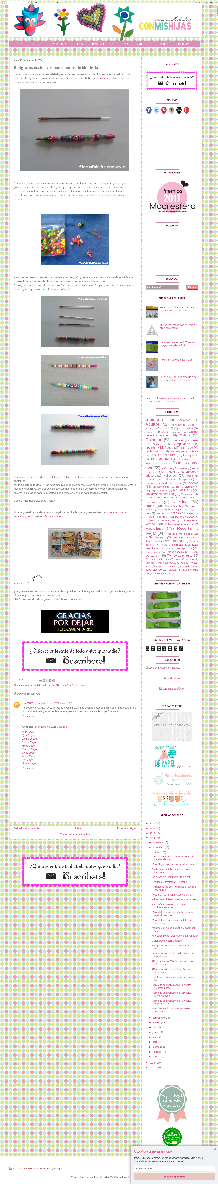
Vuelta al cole (79, 685)
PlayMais (150, 520)
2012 (153, 1067)
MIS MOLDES (182, 490)
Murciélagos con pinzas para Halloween (174, 864)
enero (156, 1056)
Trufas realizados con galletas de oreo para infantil (178, 326)
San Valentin (58, 44)
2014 (153, 838)
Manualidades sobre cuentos (163, 497)
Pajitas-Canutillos (174, 506)
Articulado (176, 424)
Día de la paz (177, 451)
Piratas (190, 513)
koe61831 (27, 703)
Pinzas (174, 513)
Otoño (150, 506)
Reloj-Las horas (174, 534)
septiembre (159, 1017)
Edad (125, 44)
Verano (190, 559)
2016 (153, 828)
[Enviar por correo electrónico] (40, 680)
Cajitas (149, 432)
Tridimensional (153, 552)
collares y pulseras (109, 78)
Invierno (193, 483)
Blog (20, 44)
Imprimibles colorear (170, 483)
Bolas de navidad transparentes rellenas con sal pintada (177, 309)
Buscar (192, 287)
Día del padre (166, 455)
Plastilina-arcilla (156, 517)
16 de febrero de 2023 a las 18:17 (53, 703)
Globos (176, 472)
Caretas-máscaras (172, 432)
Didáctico (151, 447)
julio (155, 1027)
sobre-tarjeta (159, 573)
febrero (157, 1051)
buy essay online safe (52, 711)
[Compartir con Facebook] (50, 680)
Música (190, 497)
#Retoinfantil (154, 420)
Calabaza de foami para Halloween (171, 877)
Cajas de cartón (183, 428)
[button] (174, 1151)
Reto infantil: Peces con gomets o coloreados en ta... (170, 906)
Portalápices (169, 520)
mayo (156, 1037)
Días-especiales (102, 44)
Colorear (153, 440)
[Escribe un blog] (43, 680)
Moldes (37, 44)
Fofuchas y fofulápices (174, 468)
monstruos (188, 566)
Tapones (190, 537)
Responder (28, 716)
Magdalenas (187, 494)
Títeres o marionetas (157, 559)
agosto (157, 1022)
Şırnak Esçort (29, 763)
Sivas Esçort (29, 752)
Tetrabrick (165, 548)
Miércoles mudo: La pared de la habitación (175, 935)
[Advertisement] (171, 141)
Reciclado (155, 528)
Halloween (171, 475)
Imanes (149, 483)
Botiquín (149, 428)
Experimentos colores (157, 463)
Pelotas (160, 513)
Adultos (153, 424)
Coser (194, 440)
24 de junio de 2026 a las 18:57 (51, 726)
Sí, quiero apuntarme (174, 1176)
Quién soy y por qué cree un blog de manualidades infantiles (178, 378)
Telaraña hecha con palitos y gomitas (172, 894)
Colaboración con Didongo (167, 940)
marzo (156, 1047)
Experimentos (186, 459)
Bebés (191, 425)
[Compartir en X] (47, 680)
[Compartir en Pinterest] (53, 680)
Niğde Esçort (29, 745)
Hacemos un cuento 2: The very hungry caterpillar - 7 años (177, 344)
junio (156, 1032)
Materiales (144, 44)
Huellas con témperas (177, 479)
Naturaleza (153, 502)
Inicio (78, 828)
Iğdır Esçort (28, 735)
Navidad (180, 502)
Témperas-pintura (179, 555)
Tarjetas (176, 541)
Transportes (183, 548)
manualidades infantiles (51, 591)
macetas (172, 566)
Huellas (153, 479)
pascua (172, 569)
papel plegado (154, 569)
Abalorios (30, 685)
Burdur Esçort (29, 742)
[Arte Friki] (183, 766)
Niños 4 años (63, 685)
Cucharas (158, 444)
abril (155, 1042)
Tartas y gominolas (172, 544)
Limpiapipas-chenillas (157, 490)
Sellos (177, 537)
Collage (185, 435)
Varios (164, 44)
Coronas (178, 440)
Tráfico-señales (175, 552)
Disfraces (166, 447)
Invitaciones (159, 486)
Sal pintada (192, 534)
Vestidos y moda (155, 563)
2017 (153, 823)
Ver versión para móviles (75, 834)
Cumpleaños (181, 444)
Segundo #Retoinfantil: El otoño (169, 882)
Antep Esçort (29, 756)
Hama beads (191, 476)
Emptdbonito (160, 458)
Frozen (164, 472)
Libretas (189, 486)
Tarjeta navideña (155, 541)
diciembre (158, 842)
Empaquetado (190, 455)
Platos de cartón (184, 517)
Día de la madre (52, 516)
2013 (153, 1062)
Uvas (177, 559)
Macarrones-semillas (160, 494)
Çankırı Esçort (30, 749)
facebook (61, 599)
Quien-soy (183, 44)
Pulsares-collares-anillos (179, 524)
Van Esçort (28, 759)
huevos (159, 566)
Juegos (175, 487)
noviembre (159, 847)
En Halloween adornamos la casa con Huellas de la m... (173, 858)
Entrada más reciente (27, 828)
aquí (22, 595)
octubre (157, 852)
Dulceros (184, 448)
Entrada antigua (126, 828)
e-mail (77, 599)
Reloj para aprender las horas (176, 359)
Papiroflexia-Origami (172, 509)
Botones (162, 428)
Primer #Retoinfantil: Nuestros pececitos (174, 899)
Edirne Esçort (29, 738)
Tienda (79, 44)
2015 (153, 833)
